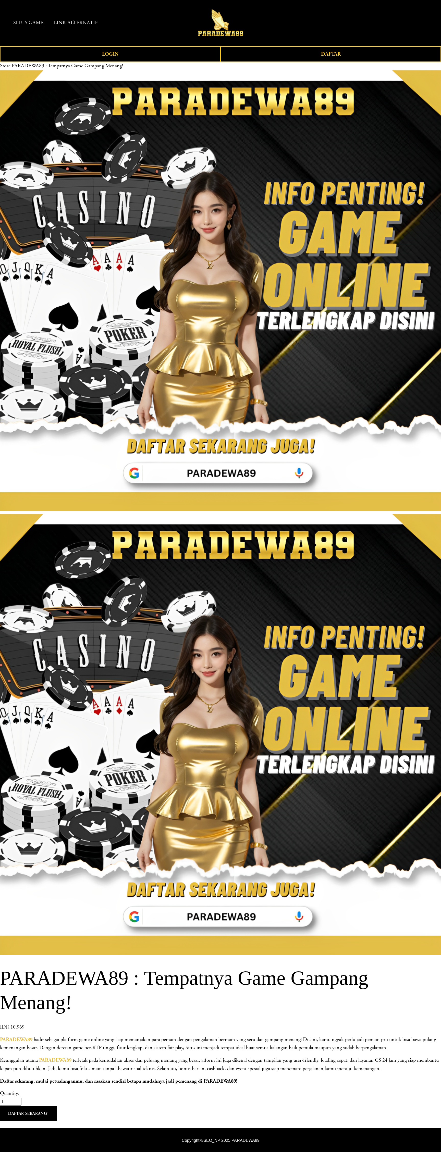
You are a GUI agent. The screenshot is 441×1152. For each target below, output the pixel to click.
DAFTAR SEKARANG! (28, 1113)
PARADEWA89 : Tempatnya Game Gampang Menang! (67, 66)
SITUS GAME (28, 23)
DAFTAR (331, 54)
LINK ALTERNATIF (76, 23)
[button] (28, 1113)
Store (5, 66)
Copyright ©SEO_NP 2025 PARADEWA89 (221, 1140)
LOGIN (110, 54)
